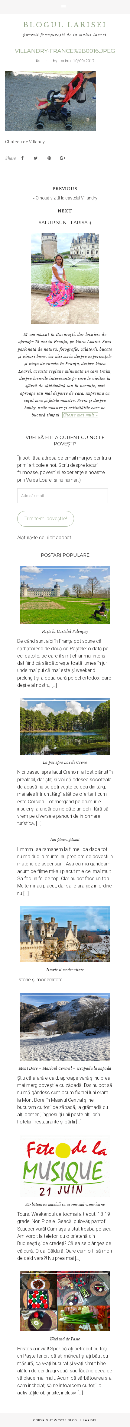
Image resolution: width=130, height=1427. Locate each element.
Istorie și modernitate (65, 970)
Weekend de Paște (65, 1339)
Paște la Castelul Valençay (65, 631)
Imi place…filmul (65, 839)
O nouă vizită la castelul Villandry (66, 198)
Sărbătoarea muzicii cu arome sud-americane (65, 1204)
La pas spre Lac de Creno (65, 762)
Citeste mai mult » (80, 415)
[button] (65, 7)
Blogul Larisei (65, 25)
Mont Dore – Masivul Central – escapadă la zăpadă (65, 1068)
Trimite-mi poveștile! (45, 518)
